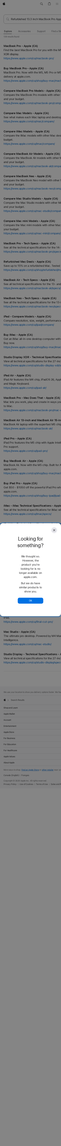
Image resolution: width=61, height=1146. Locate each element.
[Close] (54, 530)
